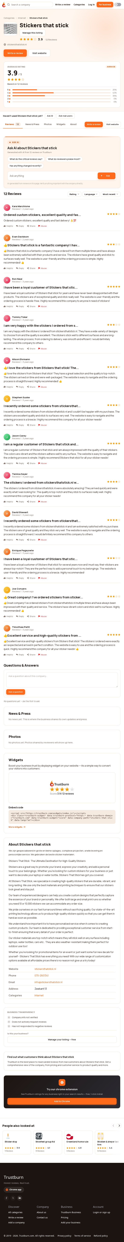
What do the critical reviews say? (26, 159)
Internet (22, 18)
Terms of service (82, 1235)
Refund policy (101, 1235)
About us (41, 1212)
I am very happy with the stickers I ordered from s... (41, 325)
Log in (91, 4)
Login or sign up (101, 1212)
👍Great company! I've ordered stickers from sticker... (43, 597)
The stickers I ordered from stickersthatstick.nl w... (41, 482)
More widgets (15, 827)
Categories (79, 4)
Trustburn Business (71, 1212)
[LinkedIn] (19, 1198)
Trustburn (13, 1177)
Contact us (42, 1217)
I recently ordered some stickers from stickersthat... (42, 406)
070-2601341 (42, 975)
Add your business (70, 1222)
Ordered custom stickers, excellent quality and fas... (42, 215)
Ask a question (15, 691)
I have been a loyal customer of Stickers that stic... (41, 287)
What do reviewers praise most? (64, 159)
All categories (15, 1212)
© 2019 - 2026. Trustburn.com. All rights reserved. (29, 1235)
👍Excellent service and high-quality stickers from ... (42, 635)
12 (68, 793)
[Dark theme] (118, 4)
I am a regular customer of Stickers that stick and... (41, 444)
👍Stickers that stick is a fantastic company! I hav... (42, 245)
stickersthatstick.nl (45, 969)
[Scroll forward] (119, 1125)
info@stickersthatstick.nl (48, 982)
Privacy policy (64, 1235)
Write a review (62, 4)
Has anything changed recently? (25, 165)
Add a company (16, 1222)
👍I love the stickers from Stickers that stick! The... (41, 368)
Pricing (64, 1217)
